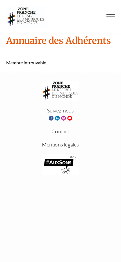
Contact (60, 131)
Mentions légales (60, 144)
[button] (110, 16)
